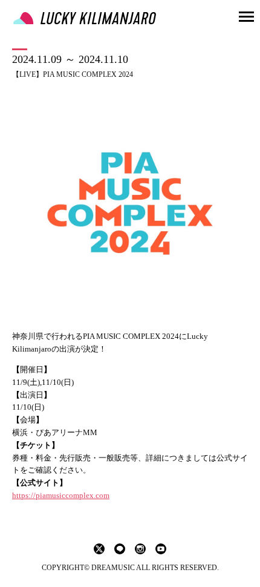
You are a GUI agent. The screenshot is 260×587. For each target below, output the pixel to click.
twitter (99, 548)
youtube (160, 548)
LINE (119, 548)
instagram (140, 548)
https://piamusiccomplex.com (60, 495)
